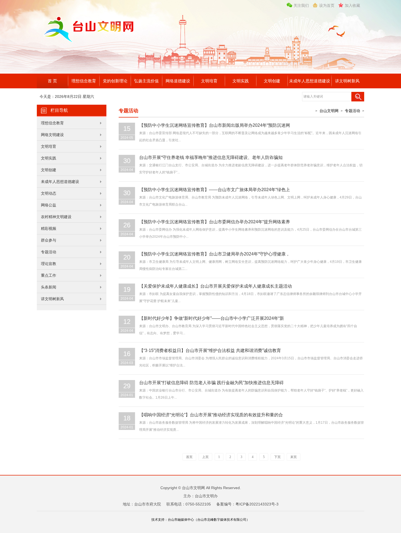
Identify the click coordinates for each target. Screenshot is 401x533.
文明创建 (272, 81)
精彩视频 (48, 228)
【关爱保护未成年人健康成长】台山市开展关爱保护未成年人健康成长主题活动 (215, 286)
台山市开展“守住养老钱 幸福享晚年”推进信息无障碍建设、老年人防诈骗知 (211, 157)
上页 (205, 457)
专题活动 (48, 252)
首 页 (52, 81)
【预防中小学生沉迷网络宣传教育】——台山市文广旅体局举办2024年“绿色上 (214, 189)
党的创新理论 (115, 81)
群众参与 (48, 240)
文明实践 (240, 81)
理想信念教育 (83, 81)
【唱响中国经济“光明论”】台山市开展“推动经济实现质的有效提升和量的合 (211, 414)
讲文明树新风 (347, 81)
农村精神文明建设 (56, 217)
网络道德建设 (178, 81)
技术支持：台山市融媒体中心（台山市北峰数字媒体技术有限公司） (200, 520)
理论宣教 (48, 263)
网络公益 (48, 205)
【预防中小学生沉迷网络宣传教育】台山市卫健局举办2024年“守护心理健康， (214, 254)
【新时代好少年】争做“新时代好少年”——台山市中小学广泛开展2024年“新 (211, 318)
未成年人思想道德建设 (309, 81)
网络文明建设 (52, 135)
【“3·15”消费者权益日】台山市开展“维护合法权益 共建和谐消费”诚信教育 (210, 350)
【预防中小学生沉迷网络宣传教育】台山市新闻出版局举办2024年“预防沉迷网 (214, 125)
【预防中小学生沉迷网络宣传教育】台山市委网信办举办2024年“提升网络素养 (214, 221)
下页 (277, 457)
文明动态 (48, 193)
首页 (189, 457)
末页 (293, 457)
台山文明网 (329, 111)
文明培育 (209, 81)
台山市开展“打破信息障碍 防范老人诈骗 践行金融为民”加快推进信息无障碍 (211, 382)
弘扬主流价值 (146, 81)
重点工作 (48, 275)
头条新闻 (48, 287)
